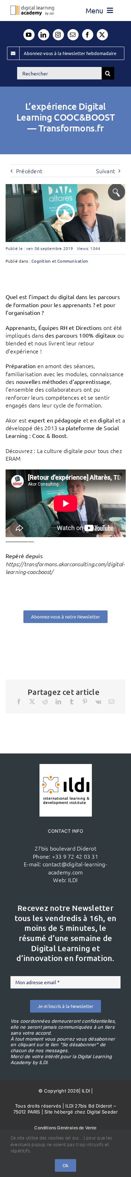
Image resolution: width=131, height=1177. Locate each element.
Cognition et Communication (59, 261)
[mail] (73, 34)
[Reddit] (45, 701)
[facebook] (87, 34)
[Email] (111, 701)
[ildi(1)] (65, 767)
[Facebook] (19, 701)
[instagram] (58, 34)
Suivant (105, 171)
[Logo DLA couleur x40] (32, 8)
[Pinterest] (85, 701)
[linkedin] (43, 34)
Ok (65, 1165)
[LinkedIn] (58, 701)
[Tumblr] (71, 701)
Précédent (29, 171)
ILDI (73, 880)
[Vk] (98, 701)
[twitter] (102, 34)
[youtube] (29, 34)
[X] (32, 701)
